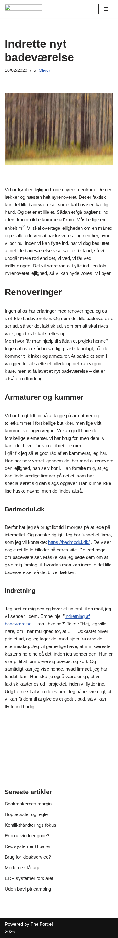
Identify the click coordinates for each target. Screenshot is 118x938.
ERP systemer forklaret (29, 878)
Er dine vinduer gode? (27, 835)
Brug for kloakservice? (28, 857)
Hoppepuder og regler (27, 814)
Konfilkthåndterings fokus (30, 825)
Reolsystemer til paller (27, 846)
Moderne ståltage (22, 867)
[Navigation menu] (105, 9)
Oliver (44, 70)
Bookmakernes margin (28, 803)
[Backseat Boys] (23, 9)
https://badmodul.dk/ (69, 542)
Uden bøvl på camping (28, 889)
